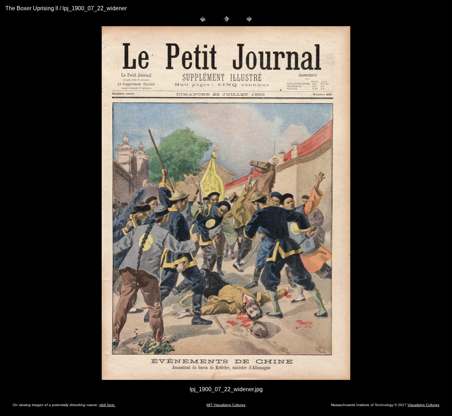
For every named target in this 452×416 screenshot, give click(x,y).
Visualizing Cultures (423, 405)
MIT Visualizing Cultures (226, 405)
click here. (107, 405)
